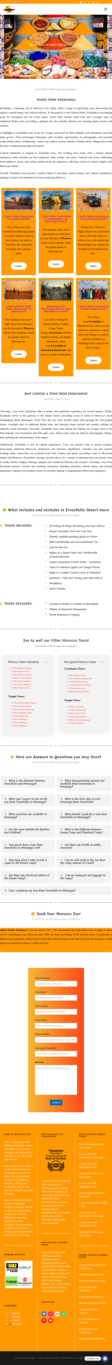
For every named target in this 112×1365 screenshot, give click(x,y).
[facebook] (85, 2)
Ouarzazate (55, 332)
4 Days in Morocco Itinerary (23, 709)
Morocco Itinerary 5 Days (22, 712)
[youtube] (93, 2)
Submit (56, 1102)
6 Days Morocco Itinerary (22, 674)
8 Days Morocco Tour (21, 671)
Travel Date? (41, 1020)
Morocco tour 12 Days (77, 713)
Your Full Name (43, 978)
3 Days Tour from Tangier (22, 706)
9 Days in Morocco (20, 725)
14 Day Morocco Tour (77, 688)
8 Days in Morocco (20, 722)
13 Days (72, 681)
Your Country (41, 1006)
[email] (81, 2)
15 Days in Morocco (76, 723)
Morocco (66, 238)
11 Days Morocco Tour (77, 710)
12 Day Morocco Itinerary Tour (80, 678)
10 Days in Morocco (76, 706)
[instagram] (97, 2)
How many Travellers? (46, 1048)
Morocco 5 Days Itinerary (22, 678)
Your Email (41, 992)
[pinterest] (89, 2)
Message (39, 1062)
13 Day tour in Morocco (78, 716)
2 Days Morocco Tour (21, 687)
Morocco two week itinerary (79, 720)
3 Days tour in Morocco (22, 684)
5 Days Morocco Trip (21, 716)
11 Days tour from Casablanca (80, 685)
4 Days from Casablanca (22, 681)
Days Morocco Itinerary (23, 668)
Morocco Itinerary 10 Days (79, 691)
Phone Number (42, 1034)
